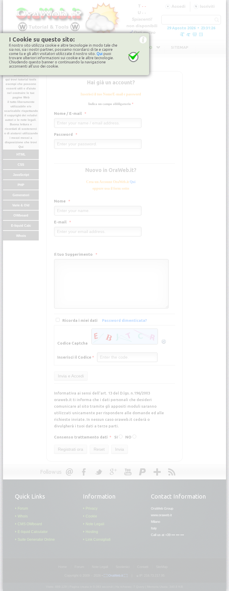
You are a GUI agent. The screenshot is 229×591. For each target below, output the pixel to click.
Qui (100, 53)
